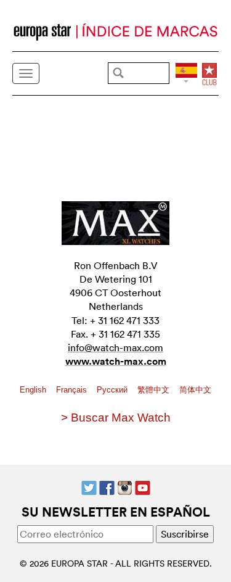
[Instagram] (124, 487)
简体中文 (195, 389)
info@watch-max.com (115, 347)
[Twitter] (89, 487)
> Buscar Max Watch (116, 417)
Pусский (113, 389)
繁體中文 (154, 389)
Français (72, 389)
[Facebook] (107, 487)
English (34, 389)
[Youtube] (142, 487)
